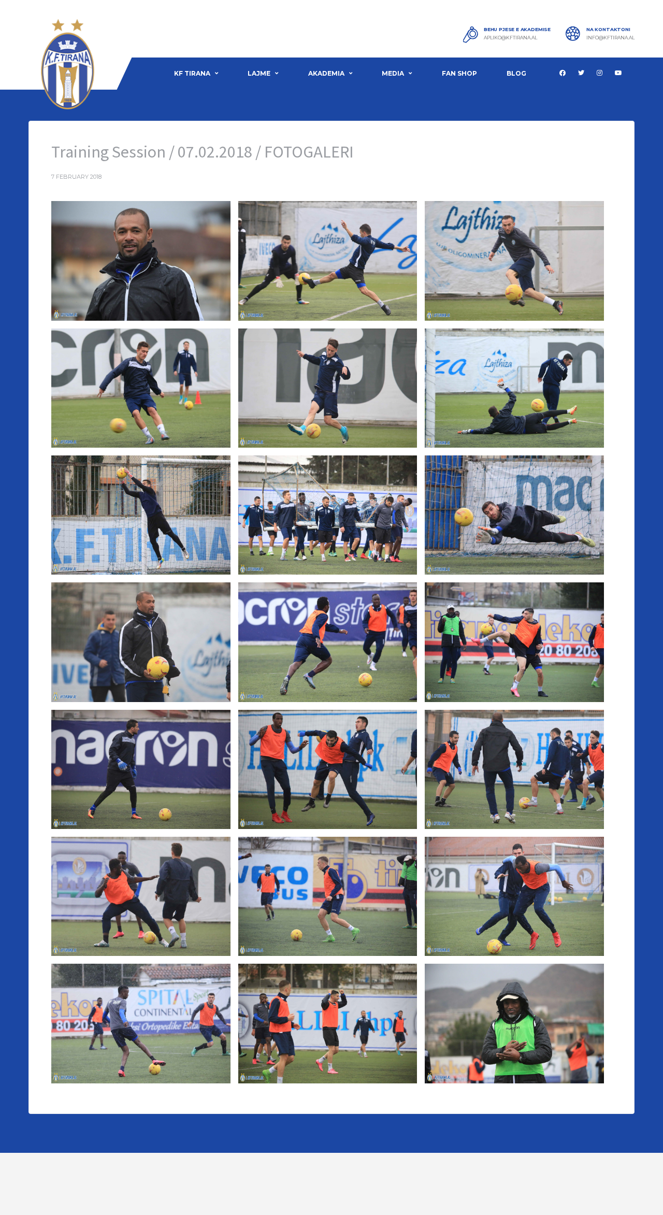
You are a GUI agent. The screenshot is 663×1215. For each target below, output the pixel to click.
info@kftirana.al (610, 37)
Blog (516, 73)
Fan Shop (459, 73)
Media (393, 73)
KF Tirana (192, 73)
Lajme (259, 73)
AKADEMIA (326, 73)
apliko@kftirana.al (510, 37)
